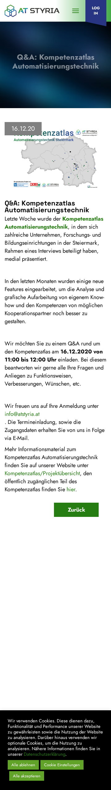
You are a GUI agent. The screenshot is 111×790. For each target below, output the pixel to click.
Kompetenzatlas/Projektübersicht (42, 473)
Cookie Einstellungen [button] (62, 765)
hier (71, 489)
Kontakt (18, 660)
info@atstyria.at (22, 414)
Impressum (21, 671)
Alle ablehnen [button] (23, 765)
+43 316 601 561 (30, 631)
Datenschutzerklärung (43, 682)
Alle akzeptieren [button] (26, 776)
